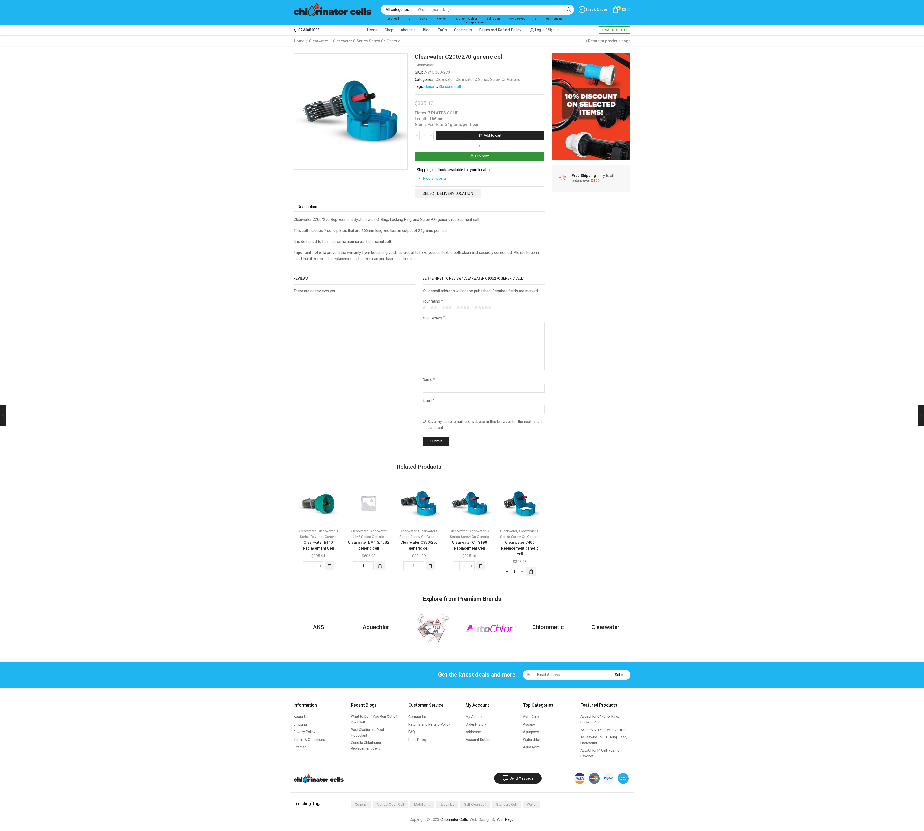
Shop (389, 30)
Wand (531, 804)
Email (428, 400)
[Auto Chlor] (491, 628)
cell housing (554, 18)
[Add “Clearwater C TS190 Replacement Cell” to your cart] (480, 565)
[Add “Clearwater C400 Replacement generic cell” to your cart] (531, 571)
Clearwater (318, 41)
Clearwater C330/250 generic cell (419, 545)
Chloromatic (548, 627)
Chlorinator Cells (454, 819)
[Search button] (569, 10)
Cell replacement (475, 22)
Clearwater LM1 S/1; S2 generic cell (368, 545)
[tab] (307, 207)
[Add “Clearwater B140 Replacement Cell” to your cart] (329, 565)
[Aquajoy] (433, 628)
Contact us (463, 30)
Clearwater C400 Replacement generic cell (520, 548)
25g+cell (393, 18)
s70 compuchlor (466, 18)
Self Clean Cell (475, 804)
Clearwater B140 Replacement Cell (318, 545)
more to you (517, 18)
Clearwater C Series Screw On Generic (366, 41)
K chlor (441, 18)
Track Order (596, 9)
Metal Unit (422, 804)
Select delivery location (448, 193)
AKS (318, 627)
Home (372, 30)
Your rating (433, 301)
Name (429, 379)
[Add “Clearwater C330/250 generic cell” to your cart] (430, 565)
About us (408, 30)
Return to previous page (609, 41)
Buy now (482, 156)
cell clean (493, 18)
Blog (426, 30)
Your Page (505, 819)
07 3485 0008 (308, 30)
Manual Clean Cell (390, 804)
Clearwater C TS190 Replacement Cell (469, 545)
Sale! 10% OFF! (614, 30)
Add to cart (492, 135)
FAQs (442, 30)
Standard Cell (449, 86)
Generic (430, 86)
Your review (434, 317)
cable (423, 18)
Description (307, 207)
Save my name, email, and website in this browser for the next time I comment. (484, 424)
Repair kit (447, 804)
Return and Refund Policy (500, 30)
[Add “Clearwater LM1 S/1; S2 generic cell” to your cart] (380, 565)
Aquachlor (376, 627)
